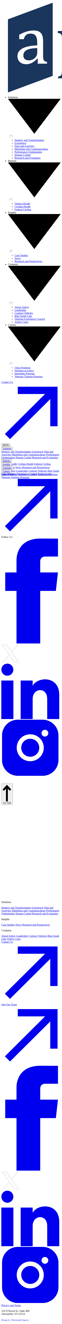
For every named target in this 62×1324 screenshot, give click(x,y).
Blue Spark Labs (23, 316)
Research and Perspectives (28, 261)
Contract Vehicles (24, 313)
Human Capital (22, 155)
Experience (20, 143)
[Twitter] (10, 662)
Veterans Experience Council (30, 319)
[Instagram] (31, 775)
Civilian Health (22, 206)
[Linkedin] (31, 718)
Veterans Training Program (28, 376)
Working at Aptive (24, 370)
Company (7, 468)
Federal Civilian (23, 209)
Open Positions (22, 367)
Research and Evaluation (28, 157)
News (18, 258)
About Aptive (22, 307)
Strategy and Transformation (29, 140)
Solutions (7, 448)
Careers (6, 471)
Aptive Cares (21, 322)
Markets (6, 461)
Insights (6, 464)
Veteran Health (22, 203)
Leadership (20, 310)
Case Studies (21, 255)
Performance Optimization (28, 152)
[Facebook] (31, 642)
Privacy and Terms (11, 1305)
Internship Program (25, 373)
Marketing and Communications (31, 149)
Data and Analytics (24, 146)
